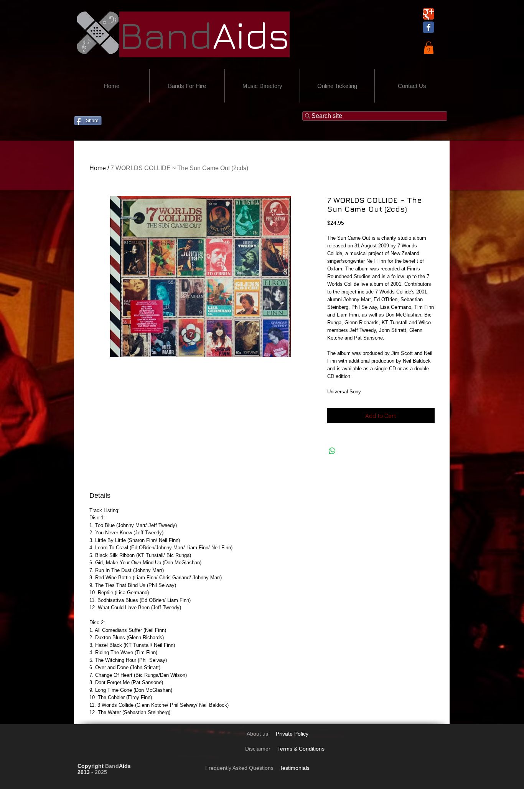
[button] (428, 47)
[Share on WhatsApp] (332, 451)
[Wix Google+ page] (428, 14)
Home (97, 168)
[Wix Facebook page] (428, 27)
